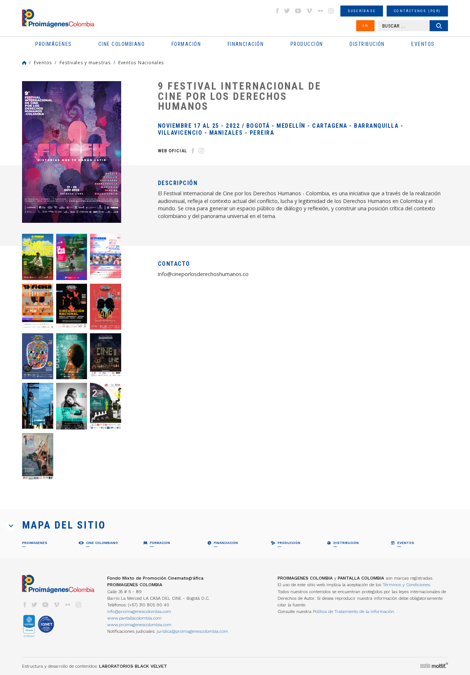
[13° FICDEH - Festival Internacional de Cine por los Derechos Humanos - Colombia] (37, 257)
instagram (331, 11)
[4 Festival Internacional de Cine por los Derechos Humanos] (37, 406)
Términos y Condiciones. (407, 584)
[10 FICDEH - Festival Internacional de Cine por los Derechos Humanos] (37, 307)
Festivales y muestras (85, 62)
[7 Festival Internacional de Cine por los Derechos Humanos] (37, 356)
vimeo (309, 11)
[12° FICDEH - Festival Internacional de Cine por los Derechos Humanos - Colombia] (71, 257)
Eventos (43, 62)
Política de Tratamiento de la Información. (354, 611)
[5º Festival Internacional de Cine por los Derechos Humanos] (105, 355)
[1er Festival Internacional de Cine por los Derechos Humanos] (37, 456)
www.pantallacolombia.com (134, 618)
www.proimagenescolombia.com (139, 624)
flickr (320, 11)
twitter (287, 11)
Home (24, 63)
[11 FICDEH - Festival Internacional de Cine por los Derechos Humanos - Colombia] (105, 256)
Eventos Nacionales (141, 62)
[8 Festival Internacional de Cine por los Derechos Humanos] (105, 307)
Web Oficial (172, 150)
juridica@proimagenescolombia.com (192, 631)
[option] (71, 152)
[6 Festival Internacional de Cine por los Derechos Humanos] (71, 356)
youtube (298, 11)
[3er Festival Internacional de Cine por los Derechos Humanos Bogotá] (71, 406)
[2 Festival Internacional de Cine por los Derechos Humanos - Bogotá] (105, 406)
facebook (277, 11)
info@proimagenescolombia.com (139, 611)
